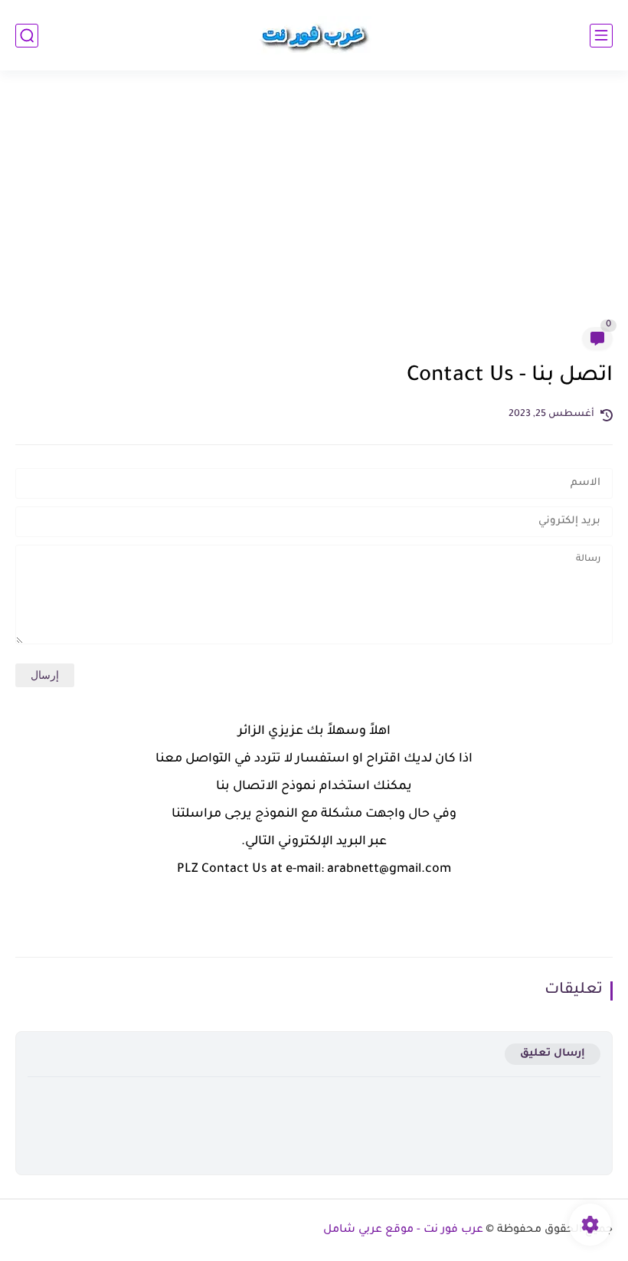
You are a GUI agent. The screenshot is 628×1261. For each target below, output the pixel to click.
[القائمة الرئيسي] (601, 35)
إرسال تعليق (552, 1054)
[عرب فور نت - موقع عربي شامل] (314, 35)
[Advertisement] (314, 208)
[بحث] (26, 35)
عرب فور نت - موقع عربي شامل (403, 1230)
